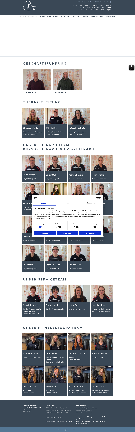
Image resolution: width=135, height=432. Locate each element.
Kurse (42, 16)
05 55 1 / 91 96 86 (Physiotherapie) (61, 408)
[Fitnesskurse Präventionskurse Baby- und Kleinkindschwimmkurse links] (44, 16)
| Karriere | (106, 2)
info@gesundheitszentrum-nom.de (61, 421)
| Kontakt (97, 2)
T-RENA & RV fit (111, 16)
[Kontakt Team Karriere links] (25, 16)
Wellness (76, 16)
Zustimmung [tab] (44, 203)
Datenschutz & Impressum (73, 430)
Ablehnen (45, 233)
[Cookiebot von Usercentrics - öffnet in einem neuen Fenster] (94, 198)
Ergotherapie (65, 16)
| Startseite (79, 2)
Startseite (57, 430)
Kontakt (63, 430)
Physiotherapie (52, 16)
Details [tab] (67, 203)
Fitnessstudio (33, 16)
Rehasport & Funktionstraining (93, 16)
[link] (22, 16)
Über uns (22, 16)
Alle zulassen (90, 233)
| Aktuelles (88, 2)
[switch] (58, 227)
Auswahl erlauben (67, 233)
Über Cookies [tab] (91, 203)
